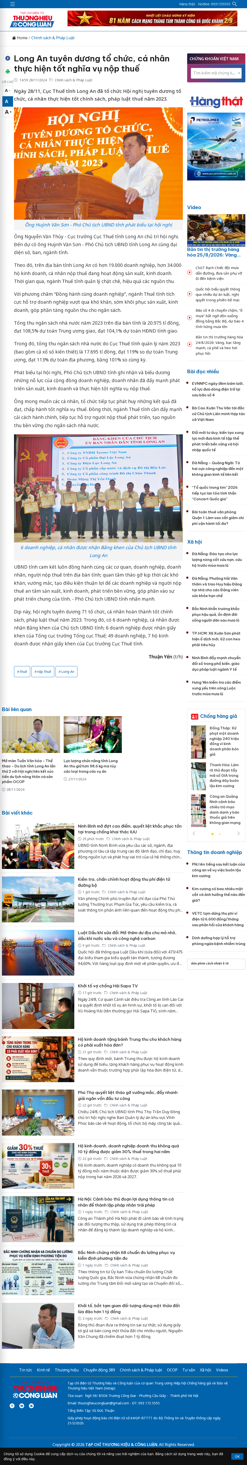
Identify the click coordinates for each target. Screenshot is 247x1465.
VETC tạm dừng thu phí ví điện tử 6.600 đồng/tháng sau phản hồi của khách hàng (218, 919)
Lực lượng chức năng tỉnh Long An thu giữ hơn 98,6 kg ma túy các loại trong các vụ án (91, 766)
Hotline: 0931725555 (214, 4)
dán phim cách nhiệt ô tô (210, 963)
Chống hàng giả (218, 716)
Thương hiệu (67, 1370)
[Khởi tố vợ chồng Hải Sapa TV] (38, 1006)
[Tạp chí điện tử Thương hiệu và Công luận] (35, 1389)
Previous (194, 833)
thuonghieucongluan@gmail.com (103, 1403)
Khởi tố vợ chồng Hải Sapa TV (108, 986)
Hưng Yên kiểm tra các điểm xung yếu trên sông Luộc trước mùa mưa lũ (216, 688)
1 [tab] (212, 834)
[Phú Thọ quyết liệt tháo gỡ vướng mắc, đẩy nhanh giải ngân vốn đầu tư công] (38, 1113)
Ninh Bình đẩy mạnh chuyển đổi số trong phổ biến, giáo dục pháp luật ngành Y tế (216, 663)
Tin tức (25, 1370)
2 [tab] (219, 834)
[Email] (31, 1405)
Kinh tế (43, 1370)
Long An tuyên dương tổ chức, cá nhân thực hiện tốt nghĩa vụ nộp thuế (92, 63)
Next (238, 833)
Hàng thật (187, 4)
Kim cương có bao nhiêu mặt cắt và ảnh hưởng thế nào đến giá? (218, 895)
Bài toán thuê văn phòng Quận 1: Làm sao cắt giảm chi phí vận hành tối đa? (218, 518)
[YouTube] (21, 1405)
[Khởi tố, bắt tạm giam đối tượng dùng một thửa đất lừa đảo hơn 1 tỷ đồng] (38, 1326)
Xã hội (194, 542)
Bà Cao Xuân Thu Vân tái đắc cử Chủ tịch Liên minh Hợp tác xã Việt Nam (218, 414)
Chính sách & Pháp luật (141, 1370)
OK (237, 1456)
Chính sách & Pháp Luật (53, 38)
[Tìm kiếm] (235, 4)
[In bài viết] (8, 71)
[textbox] (216, 73)
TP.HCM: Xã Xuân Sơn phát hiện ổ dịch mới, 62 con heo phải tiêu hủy (216, 639)
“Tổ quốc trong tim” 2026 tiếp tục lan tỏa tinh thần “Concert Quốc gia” (215, 493)
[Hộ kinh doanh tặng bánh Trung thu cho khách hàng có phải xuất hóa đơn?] (38, 1059)
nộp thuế (44, 671)
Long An (67, 671)
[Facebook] (12, 1405)
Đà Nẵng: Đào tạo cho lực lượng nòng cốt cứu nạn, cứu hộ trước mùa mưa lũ (217, 560)
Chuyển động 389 (99, 1370)
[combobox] (216, 73)
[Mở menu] (12, 4)
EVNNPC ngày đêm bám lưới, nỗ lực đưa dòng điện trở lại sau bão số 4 (218, 389)
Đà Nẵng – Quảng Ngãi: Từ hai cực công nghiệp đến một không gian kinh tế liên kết (217, 469)
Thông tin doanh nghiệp (214, 852)
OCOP (172, 1370)
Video (194, 207)
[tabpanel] (216, 778)
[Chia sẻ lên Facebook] (8, 58)
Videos (222, 1370)
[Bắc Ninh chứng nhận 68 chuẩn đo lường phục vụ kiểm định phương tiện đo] (38, 1273)
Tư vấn (188, 1370)
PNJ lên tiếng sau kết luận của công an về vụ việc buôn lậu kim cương (218, 870)
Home (21, 38)
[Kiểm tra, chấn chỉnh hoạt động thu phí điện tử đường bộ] (38, 899)
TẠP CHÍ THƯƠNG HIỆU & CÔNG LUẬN (121, 1444)
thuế (23, 671)
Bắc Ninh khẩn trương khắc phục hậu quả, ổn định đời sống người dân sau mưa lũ (216, 614)
